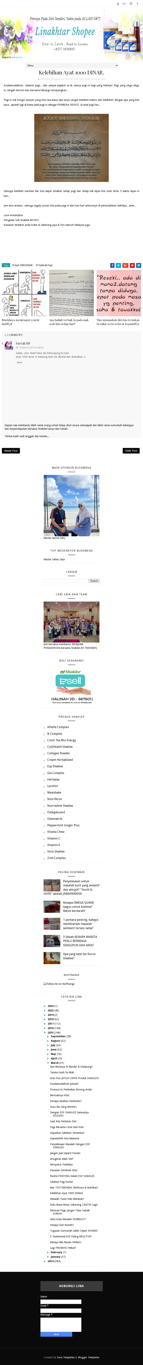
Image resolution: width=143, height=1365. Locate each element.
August (56, 1040)
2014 (51, 1261)
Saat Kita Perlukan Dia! (63, 1121)
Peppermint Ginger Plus (63, 825)
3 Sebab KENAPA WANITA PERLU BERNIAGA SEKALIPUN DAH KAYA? (80, 941)
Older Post (131, 450)
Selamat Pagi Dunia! (61, 1181)
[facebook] (137, 4)
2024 (51, 1005)
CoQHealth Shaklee (60, 747)
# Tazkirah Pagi (44, 265)
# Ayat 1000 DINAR (22, 265)
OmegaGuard (56, 812)
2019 (51, 1014)
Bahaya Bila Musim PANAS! (65, 1242)
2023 (51, 1010)
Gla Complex (55, 773)
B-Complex (54, 734)
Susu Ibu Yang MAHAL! (63, 1106)
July (53, 1045)
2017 (51, 1023)
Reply (19, 362)
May (54, 1053)
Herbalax (53, 779)
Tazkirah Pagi (98, 79)
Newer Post (11, 450)
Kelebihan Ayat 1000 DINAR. (66, 1193)
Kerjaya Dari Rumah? (62, 1224)
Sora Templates (66, 1357)
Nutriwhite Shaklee (60, 806)
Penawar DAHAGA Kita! (63, 1170)
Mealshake (54, 792)
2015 (51, 1032)
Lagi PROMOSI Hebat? (63, 1247)
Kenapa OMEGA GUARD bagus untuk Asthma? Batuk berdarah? (78, 907)
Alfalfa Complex (58, 727)
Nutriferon (54, 799)
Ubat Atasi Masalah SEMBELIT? (68, 1219)
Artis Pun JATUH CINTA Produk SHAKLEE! (74, 1078)
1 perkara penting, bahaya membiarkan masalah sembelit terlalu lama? (80, 924)
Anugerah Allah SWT (62, 1158)
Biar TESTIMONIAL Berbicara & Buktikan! (74, 1187)
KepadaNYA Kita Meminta (64, 1138)
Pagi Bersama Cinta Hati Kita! (67, 1127)
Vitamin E (53, 845)
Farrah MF (23, 343)
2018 (51, 1019)
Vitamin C (53, 838)
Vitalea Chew (55, 832)
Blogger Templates (88, 1357)
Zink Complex (56, 858)
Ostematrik (54, 819)
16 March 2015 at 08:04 (31, 347)
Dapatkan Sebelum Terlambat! (67, 1132)
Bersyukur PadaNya (61, 1164)
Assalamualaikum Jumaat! (64, 1083)
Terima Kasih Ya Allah (62, 1072)
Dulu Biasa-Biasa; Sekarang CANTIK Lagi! (74, 1204)
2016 (51, 1028)
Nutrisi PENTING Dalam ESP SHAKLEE (72, 1176)
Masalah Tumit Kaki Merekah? (67, 1198)
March (55, 1062)
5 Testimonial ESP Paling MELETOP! (71, 1236)
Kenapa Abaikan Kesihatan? (66, 1101)
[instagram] (131, 4)
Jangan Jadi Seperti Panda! (65, 1153)
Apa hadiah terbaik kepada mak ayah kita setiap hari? (69, 322)
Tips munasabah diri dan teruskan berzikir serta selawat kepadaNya (118, 322)
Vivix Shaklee (56, 851)
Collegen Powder (58, 753)
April (54, 1058)
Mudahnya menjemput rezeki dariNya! (20, 322)
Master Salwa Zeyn (54, 559)
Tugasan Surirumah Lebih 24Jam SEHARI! (74, 1230)
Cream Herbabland (60, 760)
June (54, 1049)
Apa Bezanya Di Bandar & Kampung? (71, 1066)
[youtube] (118, 4)
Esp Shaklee (55, 766)
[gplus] (124, 4)
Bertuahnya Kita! (59, 1095)
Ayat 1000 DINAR (82, 79)
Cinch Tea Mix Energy (61, 740)
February (57, 1252)
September (58, 1036)
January (56, 1256)
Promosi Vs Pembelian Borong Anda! (71, 1089)
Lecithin (52, 786)
